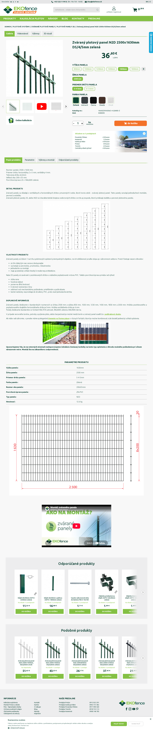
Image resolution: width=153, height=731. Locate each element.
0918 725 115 (94, 709)
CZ (150, 2)
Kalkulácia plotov (32, 18)
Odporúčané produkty (68, 160)
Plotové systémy (21, 27)
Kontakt (37, 702)
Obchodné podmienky (11, 711)
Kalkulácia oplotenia (11, 702)
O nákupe (37, 707)
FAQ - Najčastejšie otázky (12, 707)
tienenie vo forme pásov (59, 318)
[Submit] (97, 9)
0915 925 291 (94, 702)
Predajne (94, 18)
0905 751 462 (94, 705)
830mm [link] (77, 69)
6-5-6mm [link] (90, 89)
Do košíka (26, 611)
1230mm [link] (99, 69)
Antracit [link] (84, 105)
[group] (26, 592)
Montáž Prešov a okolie (12, 705)
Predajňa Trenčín (65, 709)
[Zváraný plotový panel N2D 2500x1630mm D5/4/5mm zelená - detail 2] (76, 451)
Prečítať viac (25, 725)
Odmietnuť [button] (135, 724)
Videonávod (22, 33)
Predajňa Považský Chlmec (68, 707)
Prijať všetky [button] (119, 724)
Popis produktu (13, 160)
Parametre (29, 160)
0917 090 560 (94, 707)
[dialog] (76, 724)
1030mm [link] (88, 69)
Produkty (9, 18)
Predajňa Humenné (65, 711)
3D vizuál (48, 33)
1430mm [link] (111, 69)
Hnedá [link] (102, 105)
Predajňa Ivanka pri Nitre (67, 705)
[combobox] (76, 9)
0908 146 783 (94, 711)
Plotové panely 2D (66, 27)
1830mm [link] (134, 69)
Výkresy (35, 33)
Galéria (9, 33)
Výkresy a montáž (46, 160)
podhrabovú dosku (113, 314)
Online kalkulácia (24, 120)
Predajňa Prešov (64, 702)
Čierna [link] (93, 105)
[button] (66, 106)
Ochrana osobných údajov (13, 709)
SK (147, 2)
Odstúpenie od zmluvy (11, 713)
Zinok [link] (111, 105)
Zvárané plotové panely (43, 27)
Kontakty (78, 18)
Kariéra (36, 705)
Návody (53, 18)
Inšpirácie (37, 713)
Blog (65, 18)
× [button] (150, 719)
